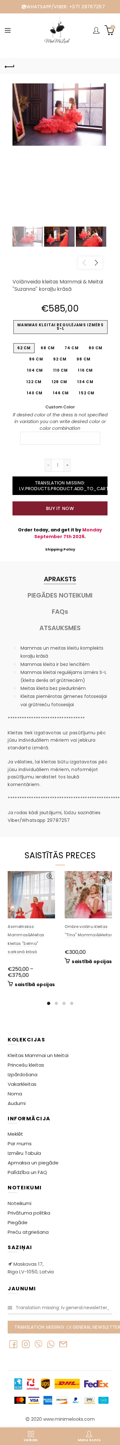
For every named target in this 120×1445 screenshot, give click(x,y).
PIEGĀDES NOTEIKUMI (60, 595)
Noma (15, 1093)
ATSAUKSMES (60, 627)
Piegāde (18, 1222)
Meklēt (15, 1134)
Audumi (17, 1103)
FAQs (60, 611)
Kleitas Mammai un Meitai (38, 1055)
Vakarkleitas (22, 1084)
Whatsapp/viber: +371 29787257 (65, 7)
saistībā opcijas (35, 984)
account (96, 30)
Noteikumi (19, 1203)
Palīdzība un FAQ (27, 1172)
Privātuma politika (29, 1212)
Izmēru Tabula (24, 1153)
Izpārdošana (22, 1074)
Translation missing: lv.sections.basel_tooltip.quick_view (49, 876)
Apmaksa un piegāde (33, 1162)
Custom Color (60, 407)
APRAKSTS (60, 579)
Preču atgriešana (28, 1232)
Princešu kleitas (26, 1065)
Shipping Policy (60, 549)
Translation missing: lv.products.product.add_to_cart (63, 486)
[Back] (10, 65)
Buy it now (60, 508)
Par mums (20, 1143)
